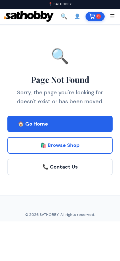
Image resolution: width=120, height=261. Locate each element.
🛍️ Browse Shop (60, 145)
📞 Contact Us (60, 167)
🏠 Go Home (33, 124)
